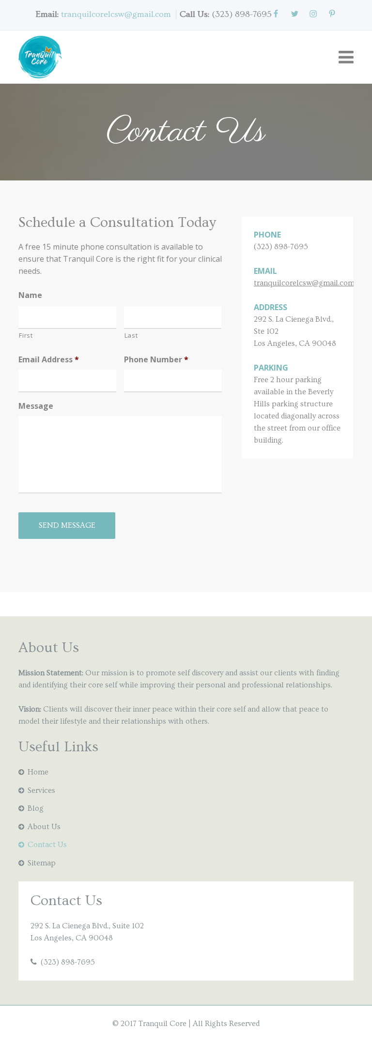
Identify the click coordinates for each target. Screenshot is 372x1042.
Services (41, 790)
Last (131, 335)
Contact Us (47, 844)
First (25, 335)
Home (38, 772)
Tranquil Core (162, 1023)
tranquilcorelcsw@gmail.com (116, 14)
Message (35, 406)
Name (30, 295)
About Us (44, 826)
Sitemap (42, 863)
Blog (36, 808)
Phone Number (156, 360)
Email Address (48, 360)
